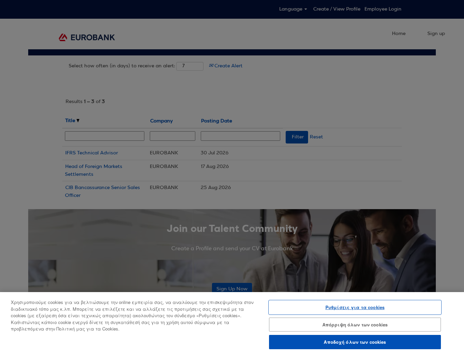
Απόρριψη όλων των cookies (355, 324)
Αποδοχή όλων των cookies (355, 342)
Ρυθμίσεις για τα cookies (355, 307)
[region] (232, 324)
